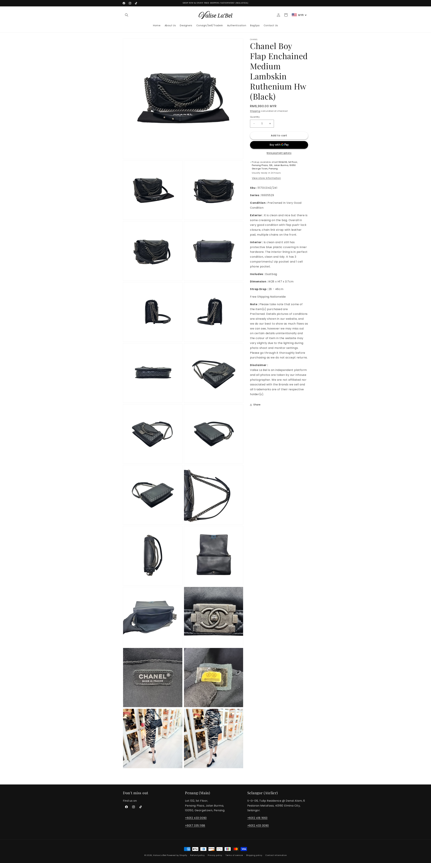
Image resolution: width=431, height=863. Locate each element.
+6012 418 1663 (257, 818)
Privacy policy (215, 855)
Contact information (276, 855)
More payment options (279, 153)
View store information (266, 178)
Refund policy (197, 855)
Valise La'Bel (159, 855)
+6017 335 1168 (195, 825)
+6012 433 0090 (196, 818)
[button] (126, 15)
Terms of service (234, 855)
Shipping (255, 111)
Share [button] (257, 404)
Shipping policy (254, 855)
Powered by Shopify (177, 855)
